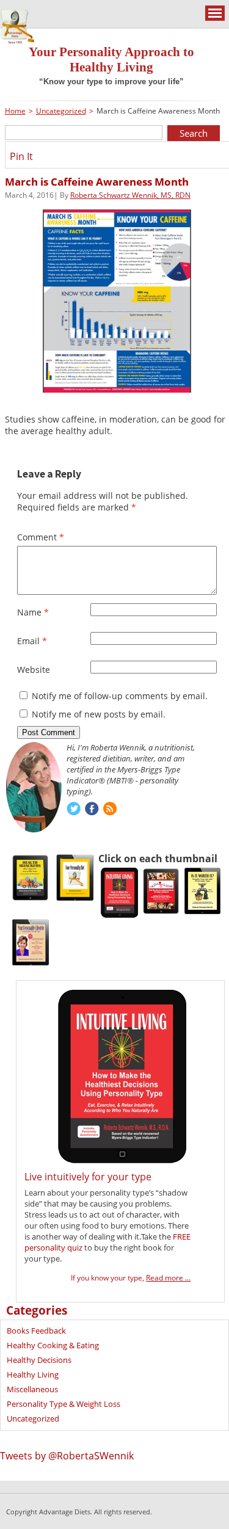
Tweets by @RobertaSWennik (67, 1455)
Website (33, 669)
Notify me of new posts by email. (98, 714)
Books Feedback (36, 1330)
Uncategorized (61, 111)
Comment (40, 537)
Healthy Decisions (39, 1359)
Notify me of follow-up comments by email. (120, 696)
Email (32, 641)
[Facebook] (92, 810)
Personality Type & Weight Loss (63, 1403)
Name (33, 612)
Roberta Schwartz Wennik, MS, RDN (130, 195)
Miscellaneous (32, 1389)
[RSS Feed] (110, 810)
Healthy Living (33, 1374)
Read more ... (168, 1278)
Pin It (21, 156)
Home (15, 111)
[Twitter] (74, 810)
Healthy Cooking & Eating (53, 1345)
